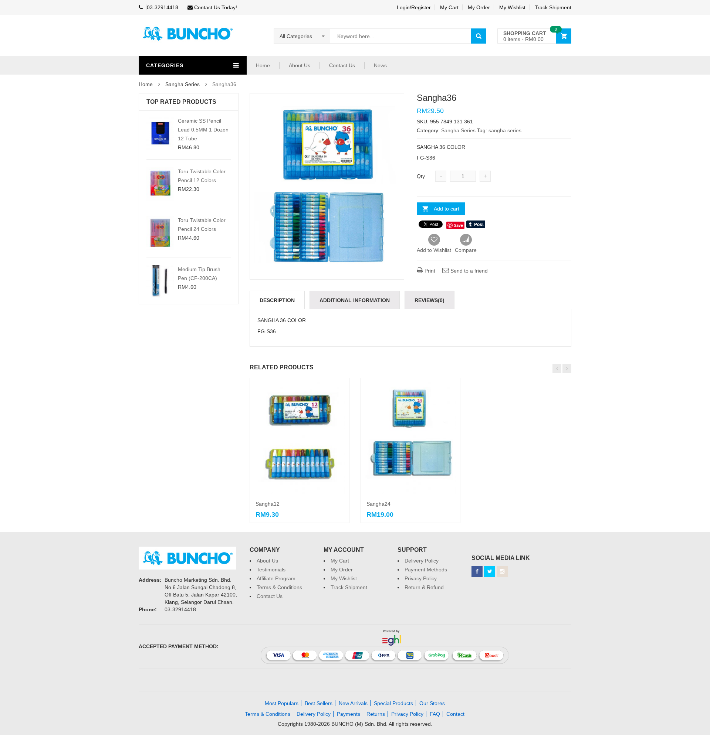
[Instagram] (502, 571)
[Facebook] (477, 571)
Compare (466, 240)
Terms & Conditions (279, 587)
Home (263, 65)
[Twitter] (489, 571)
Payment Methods (426, 569)
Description (277, 300)
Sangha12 (268, 504)
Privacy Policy (421, 578)
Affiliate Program (276, 578)
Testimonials (271, 569)
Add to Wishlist (434, 250)
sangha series (504, 130)
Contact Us (342, 65)
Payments (348, 714)
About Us (299, 65)
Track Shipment (553, 7)
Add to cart (446, 209)
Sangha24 (378, 504)
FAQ (435, 714)
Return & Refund (424, 587)
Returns (375, 714)
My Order (479, 7)
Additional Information (355, 300)
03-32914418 (162, 7)
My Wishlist (512, 7)
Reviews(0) (429, 300)
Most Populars (281, 703)
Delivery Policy (422, 561)
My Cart (449, 7)
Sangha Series (182, 84)
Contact (455, 714)
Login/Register (414, 7)
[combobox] (302, 36)
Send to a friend (468, 271)
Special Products (393, 703)
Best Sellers (318, 703)
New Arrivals (353, 703)
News (380, 65)
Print (429, 271)
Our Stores (432, 703)
